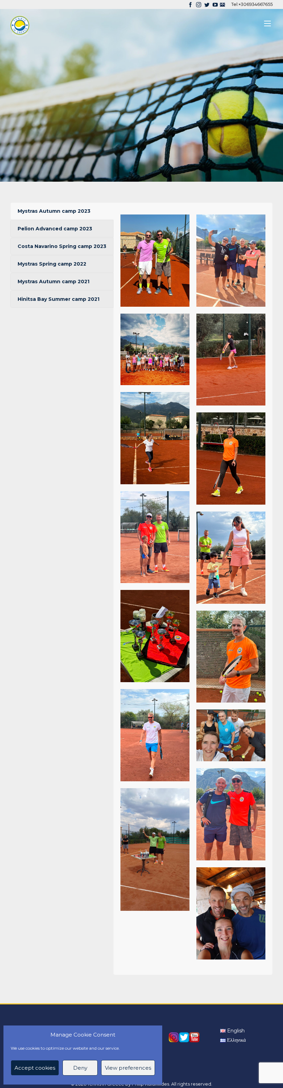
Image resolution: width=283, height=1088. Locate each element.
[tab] (62, 211)
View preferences (128, 1068)
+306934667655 (255, 4)
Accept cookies (34, 1068)
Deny (80, 1068)
